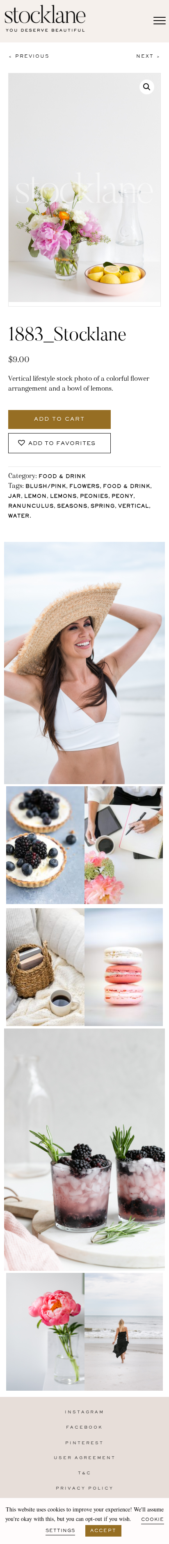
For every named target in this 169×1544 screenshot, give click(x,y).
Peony (122, 496)
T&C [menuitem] (84, 1473)
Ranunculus (31, 506)
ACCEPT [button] (103, 1531)
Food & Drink (62, 477)
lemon (35, 496)
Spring (103, 506)
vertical (133, 506)
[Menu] (159, 21)
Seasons (72, 506)
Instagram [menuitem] (84, 1412)
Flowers (84, 487)
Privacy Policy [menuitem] (85, 1488)
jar (14, 496)
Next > (148, 56)
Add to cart (59, 419)
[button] (146, 87)
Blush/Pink (45, 487)
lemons (63, 496)
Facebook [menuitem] (84, 1427)
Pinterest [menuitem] (84, 1443)
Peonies (94, 496)
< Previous (28, 56)
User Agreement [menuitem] (85, 1458)
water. (20, 516)
